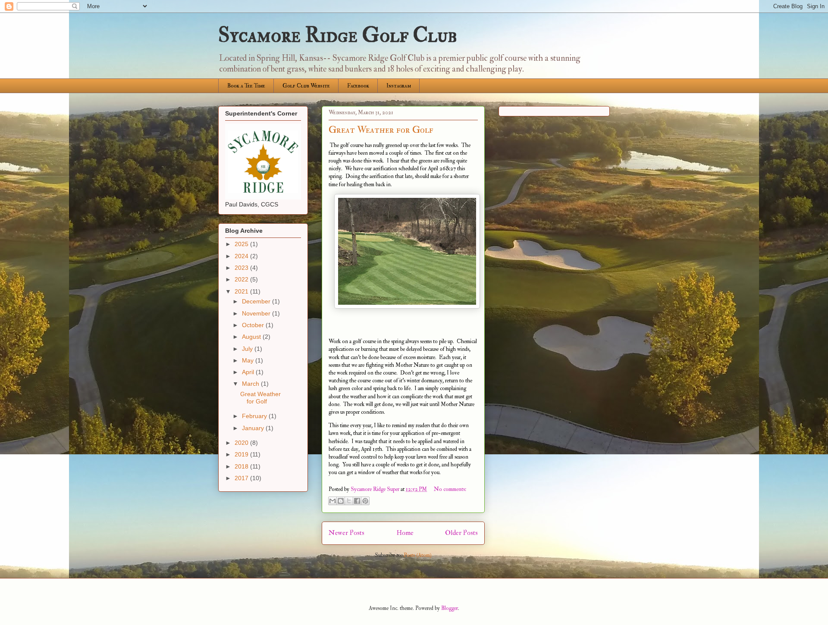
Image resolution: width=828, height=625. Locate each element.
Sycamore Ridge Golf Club (337, 35)
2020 (242, 442)
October (254, 325)
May (248, 360)
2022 (242, 279)
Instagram (398, 85)
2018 (242, 466)
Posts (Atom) (418, 555)
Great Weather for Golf (381, 130)
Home (405, 532)
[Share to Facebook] (357, 501)
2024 (242, 256)
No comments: (450, 489)
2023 (242, 267)
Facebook (358, 85)
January (254, 428)
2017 (242, 478)
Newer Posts (346, 532)
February (255, 415)
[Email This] (332, 501)
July (248, 348)
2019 (242, 454)
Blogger (449, 608)
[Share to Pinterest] (365, 501)
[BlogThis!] (340, 501)
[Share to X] (349, 501)
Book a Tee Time (246, 85)
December (257, 301)
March (251, 383)
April (249, 372)
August (252, 336)
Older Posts (461, 532)
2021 (242, 291)
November (257, 313)
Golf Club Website (306, 85)
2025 (242, 244)
